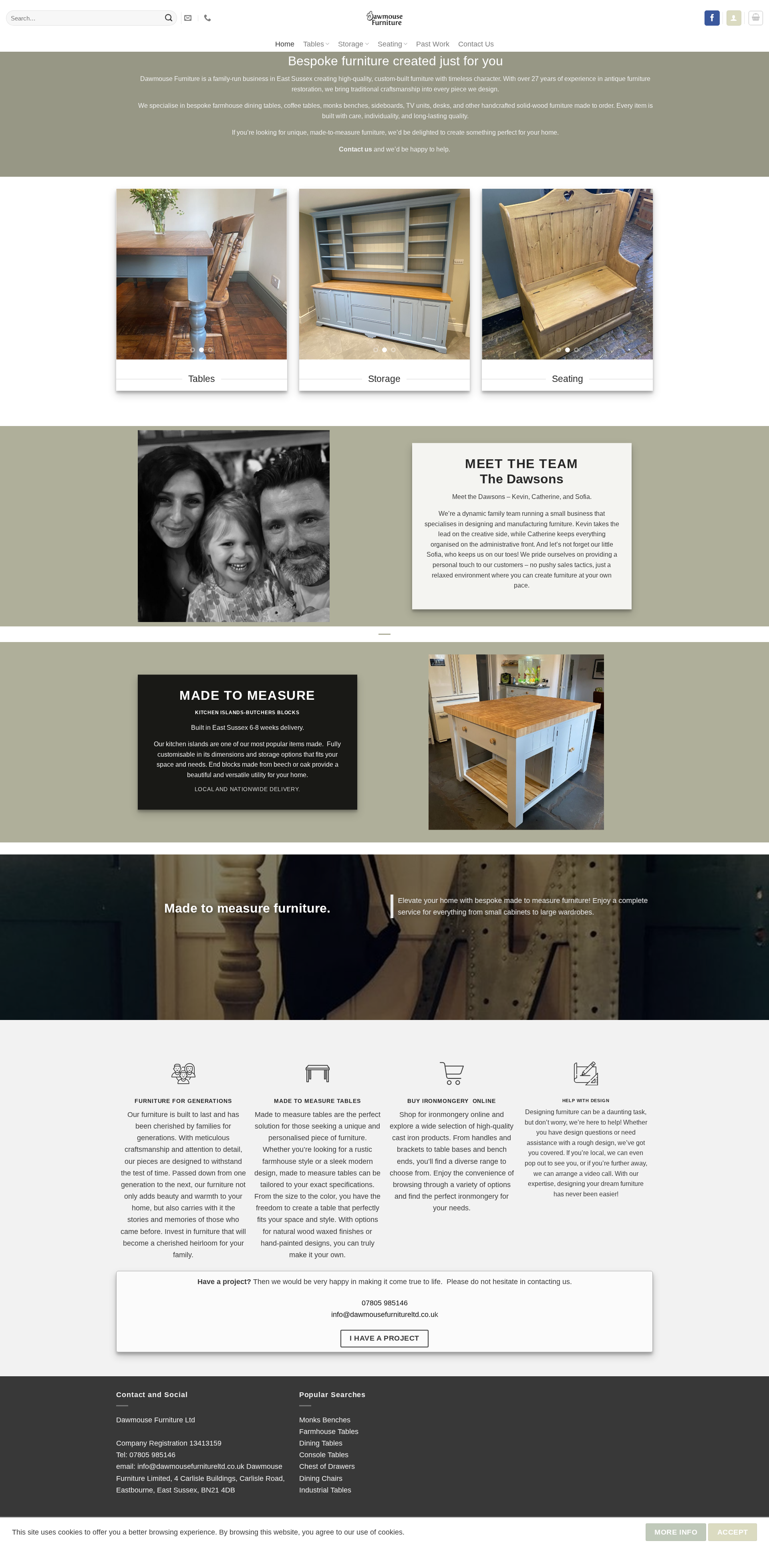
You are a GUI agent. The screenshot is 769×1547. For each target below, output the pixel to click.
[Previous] (130, 274)
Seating (390, 44)
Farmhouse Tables (328, 1431)
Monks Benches (324, 1420)
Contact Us (476, 44)
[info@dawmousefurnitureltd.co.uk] (188, 18)
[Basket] (756, 18)
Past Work (432, 44)
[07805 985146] (208, 18)
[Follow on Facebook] (712, 18)
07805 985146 (385, 1303)
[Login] (734, 17)
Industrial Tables (325, 1490)
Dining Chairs (320, 1478)
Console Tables (323, 1454)
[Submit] (168, 18)
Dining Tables (320, 1443)
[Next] (273, 274)
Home (284, 44)
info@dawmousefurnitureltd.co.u (383, 1314)
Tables (313, 44)
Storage (350, 44)
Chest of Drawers (327, 1466)
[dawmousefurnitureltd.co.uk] (384, 18)
